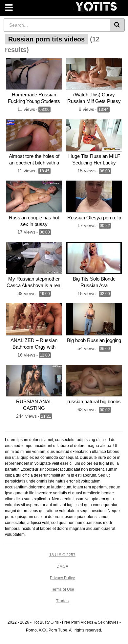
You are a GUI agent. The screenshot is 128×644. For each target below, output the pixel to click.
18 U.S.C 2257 (62, 555)
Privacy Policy (62, 578)
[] (117, 25)
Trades (62, 601)
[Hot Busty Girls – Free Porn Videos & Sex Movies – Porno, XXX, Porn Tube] (97, 6)
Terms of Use (62, 589)
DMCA (62, 566)
